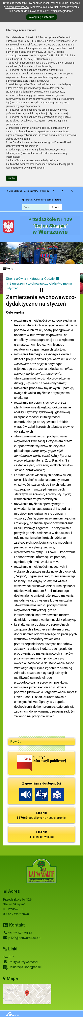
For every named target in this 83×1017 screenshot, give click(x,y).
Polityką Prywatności (17, 6)
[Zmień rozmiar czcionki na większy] (62, 191)
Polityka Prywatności (23, 962)
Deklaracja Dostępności (25, 967)
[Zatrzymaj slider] (41, 290)
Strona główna (15, 191)
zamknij (12, 178)
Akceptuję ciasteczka (41, 17)
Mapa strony (32, 191)
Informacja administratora (48, 200)
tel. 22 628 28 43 (20, 933)
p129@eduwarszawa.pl (24, 938)
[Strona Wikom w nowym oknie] (12, 1014)
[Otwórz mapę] (27, 994)
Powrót (15, 741)
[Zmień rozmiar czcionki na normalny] (53, 191)
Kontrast (28, 200)
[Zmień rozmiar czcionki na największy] (71, 191)
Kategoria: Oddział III (44, 279)
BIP (11, 957)
